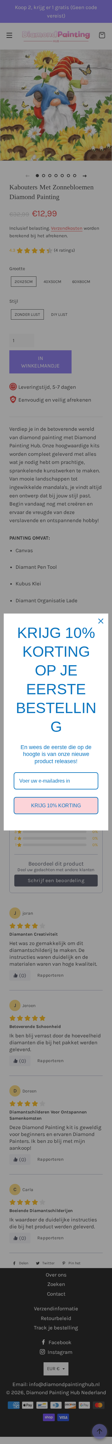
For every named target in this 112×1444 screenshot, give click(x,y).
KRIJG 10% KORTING (56, 805)
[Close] (100, 621)
